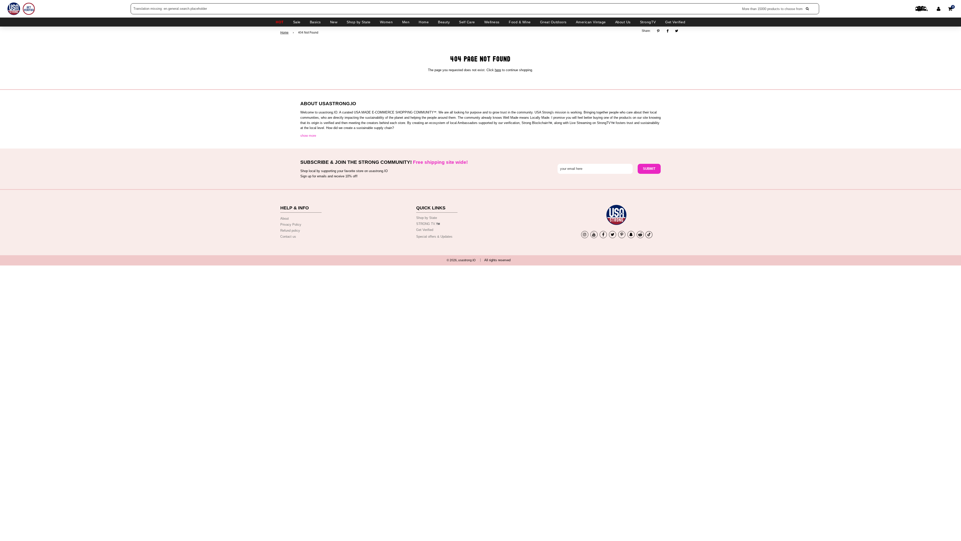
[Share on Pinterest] (659, 31)
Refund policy (290, 230)
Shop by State (426, 218)
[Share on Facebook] (667, 31)
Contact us (288, 236)
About (284, 218)
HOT (280, 22)
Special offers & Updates (434, 236)
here (498, 70)
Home (284, 32)
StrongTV (648, 22)
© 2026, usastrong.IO (461, 260)
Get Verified (675, 22)
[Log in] (938, 9)
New (334, 22)
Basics (315, 22)
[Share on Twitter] (677, 31)
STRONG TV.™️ (428, 224)
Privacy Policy (290, 224)
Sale (297, 22)
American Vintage (591, 22)
